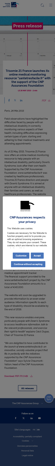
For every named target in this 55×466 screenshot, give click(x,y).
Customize (21, 255)
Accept (37, 255)
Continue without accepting (28, 264)
